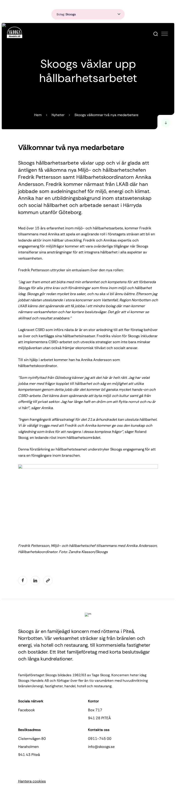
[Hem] (14, 32)
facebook (26, 710)
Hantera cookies (32, 781)
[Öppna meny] (164, 33)
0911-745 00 (99, 738)
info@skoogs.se (101, 746)
